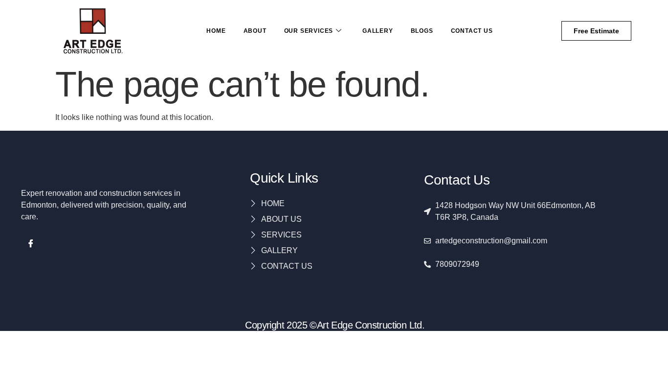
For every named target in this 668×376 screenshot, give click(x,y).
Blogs (422, 30)
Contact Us (472, 30)
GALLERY (377, 30)
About (255, 30)
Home (215, 30)
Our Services (309, 30)
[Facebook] (30, 244)
